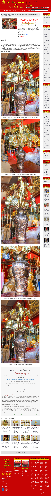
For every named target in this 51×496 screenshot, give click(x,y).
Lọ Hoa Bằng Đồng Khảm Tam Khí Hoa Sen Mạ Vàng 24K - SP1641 (15, 429)
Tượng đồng (46, 102)
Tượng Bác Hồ (41, 461)
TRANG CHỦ (8, 10)
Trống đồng (46, 153)
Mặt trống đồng (42, 492)
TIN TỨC (29, 10)
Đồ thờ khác (47, 80)
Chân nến (46, 55)
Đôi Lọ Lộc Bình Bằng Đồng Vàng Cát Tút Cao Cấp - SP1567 (25, 444)
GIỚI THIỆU (22, 10)
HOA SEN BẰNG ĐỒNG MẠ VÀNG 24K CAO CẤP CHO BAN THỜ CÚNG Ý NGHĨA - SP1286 (28, 20)
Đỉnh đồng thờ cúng (32, 466)
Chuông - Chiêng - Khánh (46, 73)
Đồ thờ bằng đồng (32, 462)
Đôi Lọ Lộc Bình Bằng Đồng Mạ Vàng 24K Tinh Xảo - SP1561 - (35, 444)
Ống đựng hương (32, 482)
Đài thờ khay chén (36, 470)
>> (24, 452)
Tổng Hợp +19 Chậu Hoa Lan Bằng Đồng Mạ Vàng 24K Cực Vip (25, 429)
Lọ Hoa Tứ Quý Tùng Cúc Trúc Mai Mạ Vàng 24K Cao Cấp (5, 429)
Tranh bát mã (47, 125)
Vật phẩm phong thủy (47, 478)
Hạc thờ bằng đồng (32, 485)
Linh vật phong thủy (46, 474)
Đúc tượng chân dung (41, 486)
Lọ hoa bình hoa (11, 14)
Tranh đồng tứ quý (46, 470)
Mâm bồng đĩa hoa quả (37, 474)
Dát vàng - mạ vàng (47, 487)
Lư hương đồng (37, 463)
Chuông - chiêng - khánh (37, 478)
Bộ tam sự (46, 44)
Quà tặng (46, 181)
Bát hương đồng (32, 473)
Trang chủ (4, 14)
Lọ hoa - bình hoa (37, 482)
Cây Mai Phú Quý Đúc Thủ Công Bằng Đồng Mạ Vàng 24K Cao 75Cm (35, 429)
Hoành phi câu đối (32, 469)
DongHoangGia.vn (5, 479)
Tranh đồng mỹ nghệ (46, 462)
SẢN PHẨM (15, 10)
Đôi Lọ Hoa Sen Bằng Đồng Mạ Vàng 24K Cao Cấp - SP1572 (15, 444)
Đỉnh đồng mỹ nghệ (46, 482)
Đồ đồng (32, 488)
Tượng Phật (46, 104)
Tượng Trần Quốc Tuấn (41, 468)
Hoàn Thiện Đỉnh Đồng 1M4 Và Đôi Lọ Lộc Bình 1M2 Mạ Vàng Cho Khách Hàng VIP (5, 445)
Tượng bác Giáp (42, 464)
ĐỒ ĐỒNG (14, 370)
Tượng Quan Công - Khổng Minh (41, 474)
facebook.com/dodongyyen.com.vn (22, 389)
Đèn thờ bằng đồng (36, 466)
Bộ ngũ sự (46, 45)
